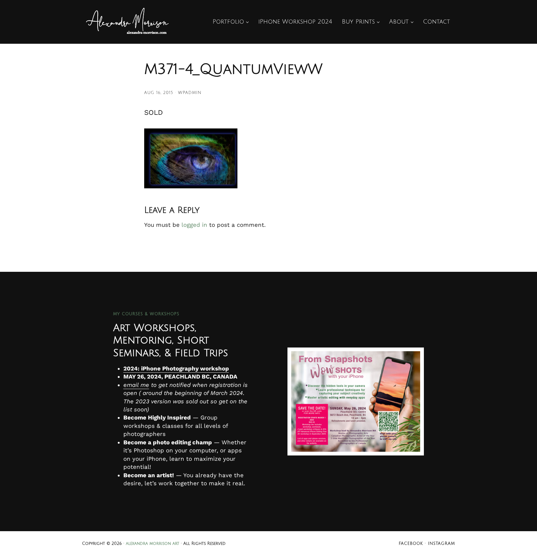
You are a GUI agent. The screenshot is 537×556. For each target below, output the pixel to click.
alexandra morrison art (152, 543)
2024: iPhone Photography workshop (176, 368)
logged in (194, 225)
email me (136, 385)
